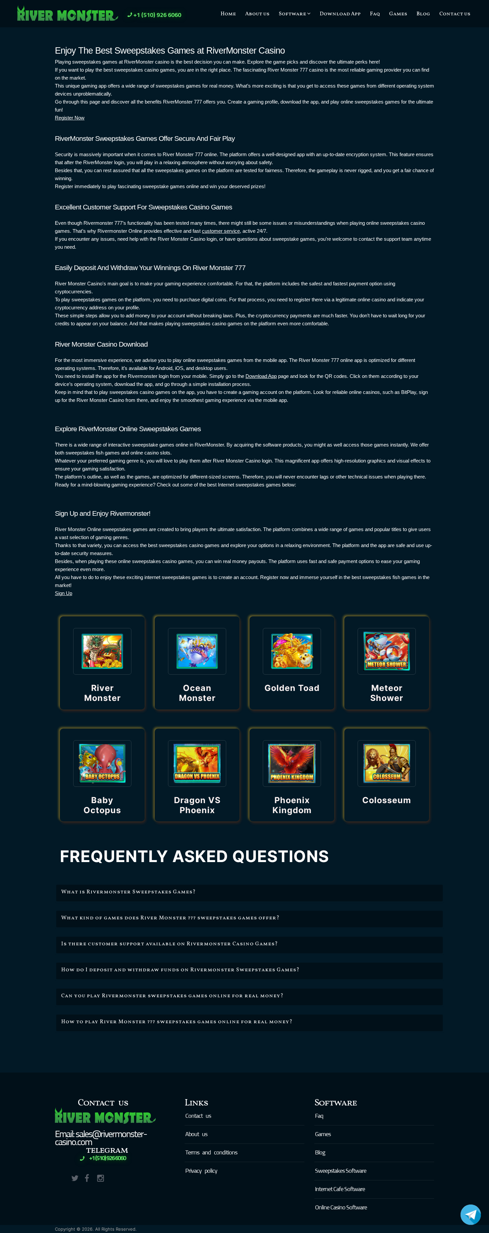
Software (293, 14)
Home (228, 14)
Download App (340, 14)
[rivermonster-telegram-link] (116, 1177)
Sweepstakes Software (340, 1171)
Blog (423, 14)
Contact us (454, 14)
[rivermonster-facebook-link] (90, 1177)
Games (398, 14)
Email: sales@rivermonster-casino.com (101, 1138)
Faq (375, 14)
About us (257, 14)
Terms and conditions (211, 1153)
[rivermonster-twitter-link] (77, 1177)
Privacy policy (201, 1171)
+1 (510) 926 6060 (157, 15)
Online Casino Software (341, 1208)
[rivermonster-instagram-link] (103, 1177)
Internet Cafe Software (340, 1189)
